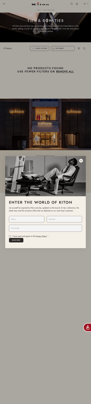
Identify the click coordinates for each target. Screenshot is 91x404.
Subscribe (16, 240)
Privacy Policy (41, 236)
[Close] (81, 161)
